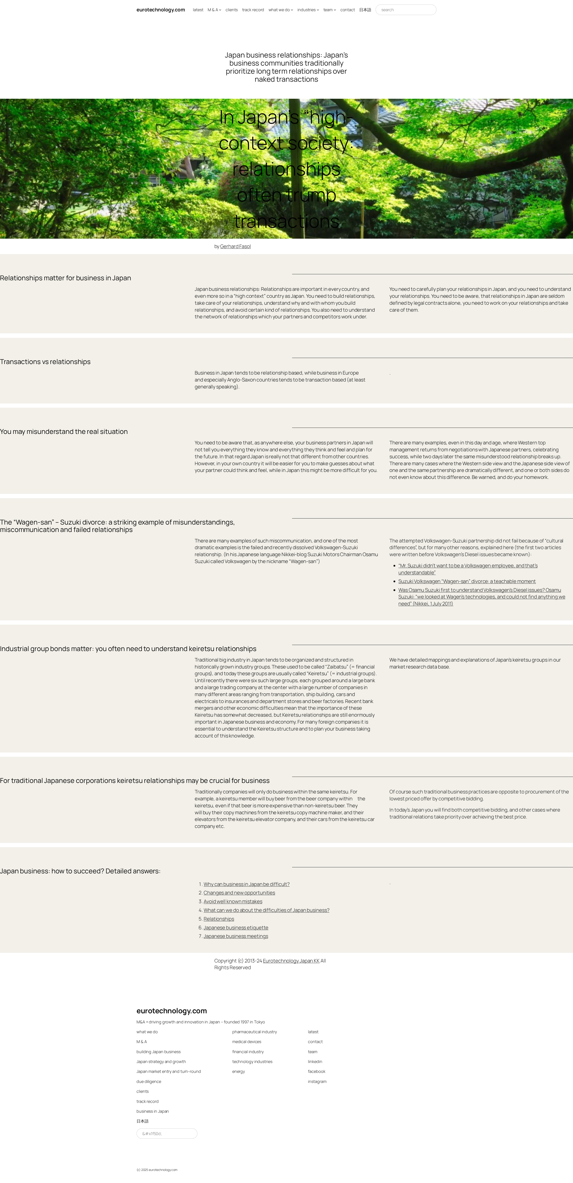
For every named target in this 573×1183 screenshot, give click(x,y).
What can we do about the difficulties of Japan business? (266, 910)
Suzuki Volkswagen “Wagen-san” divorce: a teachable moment (467, 581)
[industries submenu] (318, 10)
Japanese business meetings (236, 936)
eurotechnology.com (161, 9)
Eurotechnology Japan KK (291, 960)
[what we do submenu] (292, 10)
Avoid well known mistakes (233, 901)
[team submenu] (335, 10)
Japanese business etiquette (236, 927)
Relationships (219, 918)
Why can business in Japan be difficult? (247, 884)
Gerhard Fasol (235, 246)
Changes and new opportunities (239, 892)
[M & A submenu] (220, 10)
